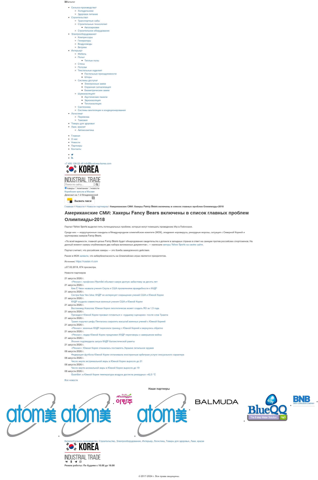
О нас (74, 139)
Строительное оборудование (93, 30)
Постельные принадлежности (100, 73)
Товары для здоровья (83, 123)
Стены (81, 63)
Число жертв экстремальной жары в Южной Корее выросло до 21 (106, 361)
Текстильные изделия (89, 70)
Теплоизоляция (92, 103)
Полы (81, 57)
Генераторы (84, 40)
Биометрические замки (96, 90)
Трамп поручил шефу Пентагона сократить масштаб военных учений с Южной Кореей (118, 321)
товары (71, 188)
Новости (75, 142)
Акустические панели (95, 96)
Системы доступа (87, 80)
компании (82, 188)
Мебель (82, 53)
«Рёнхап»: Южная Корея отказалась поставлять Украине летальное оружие (112, 347)
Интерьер (76, 50)
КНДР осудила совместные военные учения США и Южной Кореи (107, 301)
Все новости (71, 380)
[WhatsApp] (80, 462)
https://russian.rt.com (87, 261)
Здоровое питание (88, 14)
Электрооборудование (83, 33)
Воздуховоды (85, 43)
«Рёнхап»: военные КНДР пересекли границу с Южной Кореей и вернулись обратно (117, 328)
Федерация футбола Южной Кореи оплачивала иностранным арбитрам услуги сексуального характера (127, 354)
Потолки (82, 67)
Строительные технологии (92, 24)
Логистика (76, 113)
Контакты (76, 148)
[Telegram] (76, 462)
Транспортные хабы (89, 20)
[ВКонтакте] (67, 462)
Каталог (69, 441)
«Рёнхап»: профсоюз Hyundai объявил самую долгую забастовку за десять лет (114, 281)
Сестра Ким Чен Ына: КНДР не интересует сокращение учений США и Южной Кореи (117, 294)
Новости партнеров (97, 206)
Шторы (88, 77)
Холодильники (85, 10)
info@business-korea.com (97, 163)
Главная (75, 135)
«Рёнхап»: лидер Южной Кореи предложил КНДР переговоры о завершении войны (116, 334)
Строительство (79, 17)
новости (95, 188)
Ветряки (82, 47)
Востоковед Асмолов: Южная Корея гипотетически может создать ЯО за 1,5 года (115, 308)
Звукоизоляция (92, 100)
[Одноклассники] (71, 462)
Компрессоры (85, 37)
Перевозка (83, 116)
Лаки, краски (78, 126)
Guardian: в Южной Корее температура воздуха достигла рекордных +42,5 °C (113, 374)
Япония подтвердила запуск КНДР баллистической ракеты (103, 341)
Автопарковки (91, 27)
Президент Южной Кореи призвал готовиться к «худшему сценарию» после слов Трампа (119, 314)
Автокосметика (86, 130)
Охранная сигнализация (97, 86)
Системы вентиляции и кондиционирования (102, 110)
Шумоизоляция (86, 93)
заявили (84, 255)
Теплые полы (91, 60)
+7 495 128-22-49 (74, 163)
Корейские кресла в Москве (80, 191)
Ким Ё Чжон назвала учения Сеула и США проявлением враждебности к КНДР (114, 288)
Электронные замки (95, 83)
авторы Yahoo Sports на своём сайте (183, 244)
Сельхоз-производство (83, 7)
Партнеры (76, 145)
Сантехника (84, 106)
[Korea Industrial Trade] (83, 173)
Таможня (83, 120)
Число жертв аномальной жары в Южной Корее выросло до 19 (105, 367)
